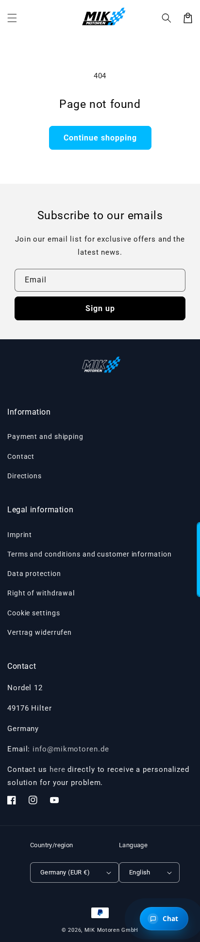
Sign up (100, 308)
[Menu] (12, 18)
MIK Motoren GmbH (111, 930)
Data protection (34, 573)
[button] (166, 18)
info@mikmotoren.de (71, 749)
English (139, 872)
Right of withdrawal (41, 593)
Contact (20, 456)
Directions (24, 476)
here (58, 769)
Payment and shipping (45, 436)
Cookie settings (33, 613)
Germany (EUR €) (65, 872)
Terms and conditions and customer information (89, 554)
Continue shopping (100, 137)
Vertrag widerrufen (39, 632)
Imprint (19, 535)
